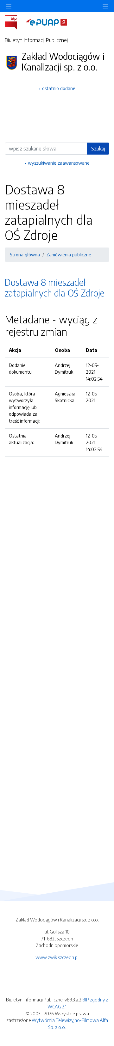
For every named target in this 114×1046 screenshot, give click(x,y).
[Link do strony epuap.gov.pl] (46, 22)
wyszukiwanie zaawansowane (59, 163)
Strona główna (25, 254)
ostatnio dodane (58, 88)
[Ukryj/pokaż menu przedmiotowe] (8, 6)
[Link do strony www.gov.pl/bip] (15, 22)
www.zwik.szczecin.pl (57, 957)
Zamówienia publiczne (68, 254)
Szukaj (98, 148)
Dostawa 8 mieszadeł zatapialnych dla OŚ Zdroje (54, 287)
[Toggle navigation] (105, 6)
